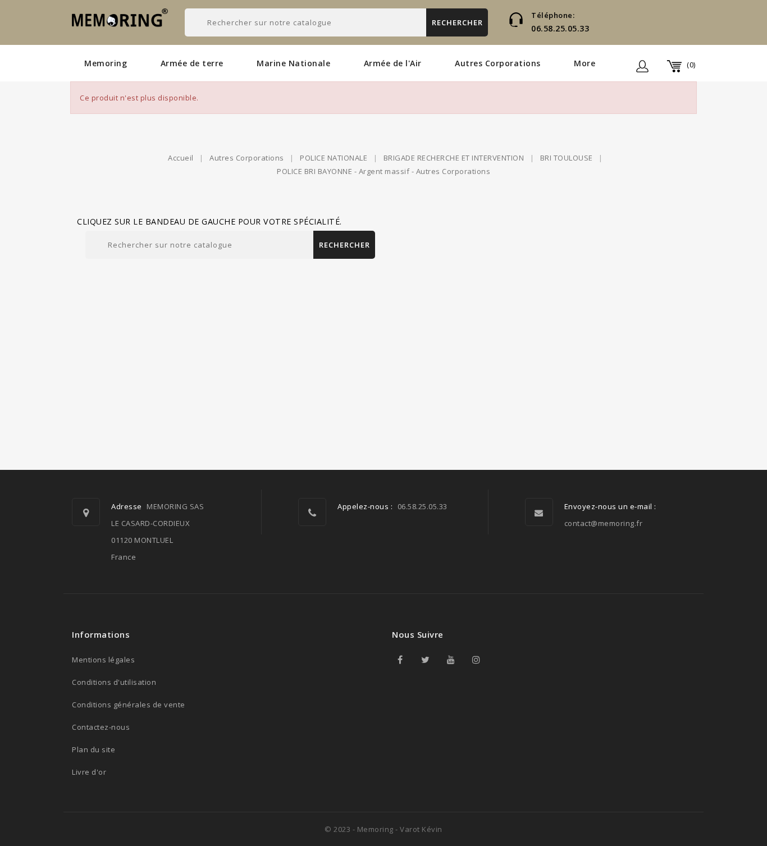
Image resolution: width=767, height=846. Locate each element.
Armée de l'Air (393, 63)
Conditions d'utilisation (114, 682)
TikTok (501, 659)
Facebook (400, 659)
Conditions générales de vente (128, 704)
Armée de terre (192, 63)
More (584, 63)
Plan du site (93, 749)
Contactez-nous (101, 727)
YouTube (450, 659)
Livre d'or (89, 772)
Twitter (425, 659)
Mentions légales (103, 660)
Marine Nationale (293, 63)
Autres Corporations (498, 63)
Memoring (105, 63)
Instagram (476, 659)
